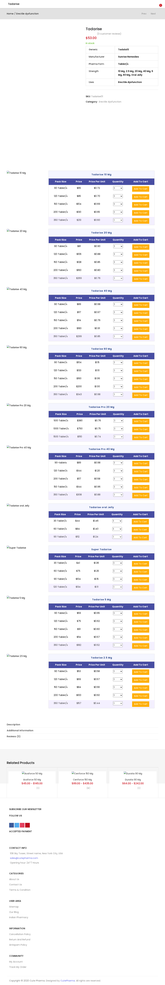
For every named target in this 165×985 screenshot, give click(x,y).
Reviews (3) (13, 736)
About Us (14, 879)
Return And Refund (19, 939)
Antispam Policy (18, 944)
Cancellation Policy (20, 934)
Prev (144, 13)
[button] (160, 2)
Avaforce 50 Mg (32, 779)
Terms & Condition (19, 889)
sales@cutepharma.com (24, 858)
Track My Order (17, 967)
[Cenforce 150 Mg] (82, 773)
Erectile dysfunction (27, 13)
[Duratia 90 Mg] (133, 773)
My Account (16, 961)
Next (153, 13)
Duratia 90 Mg (133, 779)
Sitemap (14, 906)
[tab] (82, 725)
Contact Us (15, 884)
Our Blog (14, 912)
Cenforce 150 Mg (82, 779)
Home (10, 13)
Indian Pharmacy (18, 917)
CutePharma (67, 980)
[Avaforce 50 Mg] (32, 773)
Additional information (20, 730)
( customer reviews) (109, 34)
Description (13, 724)
